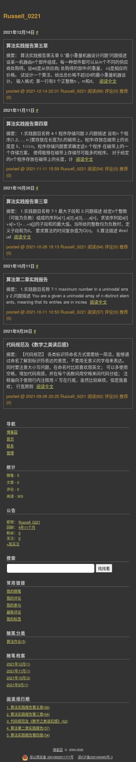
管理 (10, 452)
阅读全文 (108, 81)
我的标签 (14, 618)
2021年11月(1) (18, 670)
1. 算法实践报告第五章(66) (28, 707)
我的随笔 (14, 591)
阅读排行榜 (18, 699)
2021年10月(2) (18, 677)
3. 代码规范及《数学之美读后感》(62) (37, 721)
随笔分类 (16, 633)
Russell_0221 (22, 16)
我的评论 (14, 598)
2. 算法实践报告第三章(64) (28, 714)
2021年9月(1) (17, 684)
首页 (10, 439)
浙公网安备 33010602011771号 (52, 757)
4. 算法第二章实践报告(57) (28, 728)
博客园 (12, 432)
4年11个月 (26, 527)
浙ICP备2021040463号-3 (95, 757)
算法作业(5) (16, 641)
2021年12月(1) (18, 663)
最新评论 (14, 611)
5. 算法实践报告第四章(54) (28, 735)
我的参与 (14, 605)
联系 (10, 445)
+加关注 (13, 543)
